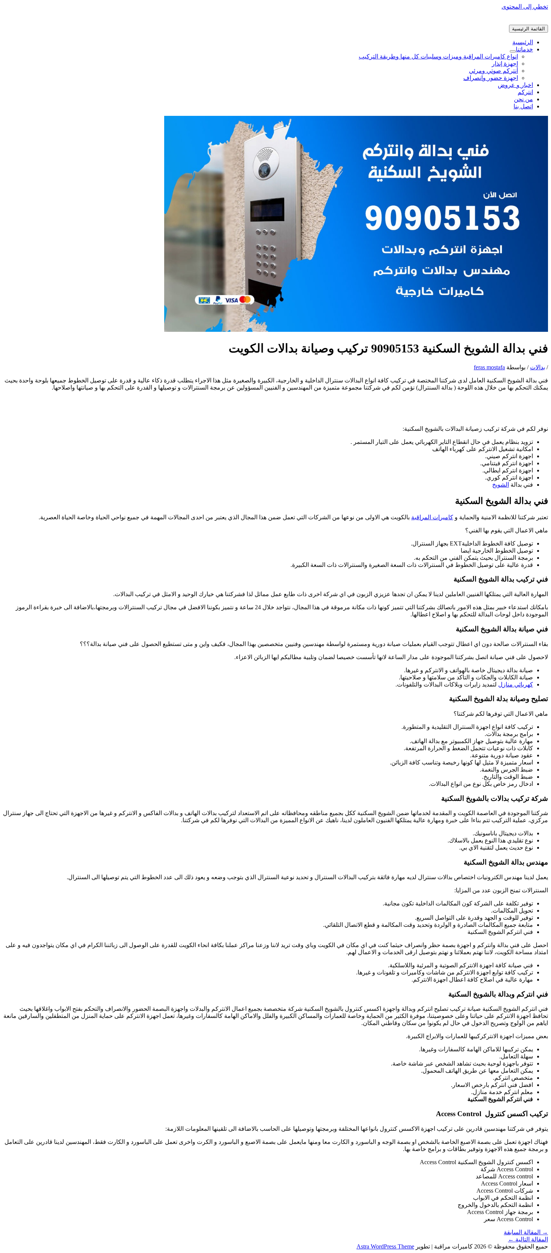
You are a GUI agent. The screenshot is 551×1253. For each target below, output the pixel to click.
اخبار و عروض (515, 85)
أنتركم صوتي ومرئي (493, 70)
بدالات (537, 367)
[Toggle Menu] (513, 51)
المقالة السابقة (526, 1232)
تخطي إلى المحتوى (525, 6)
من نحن (523, 99)
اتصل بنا (523, 106)
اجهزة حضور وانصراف (490, 78)
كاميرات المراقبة (432, 517)
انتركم (525, 92)
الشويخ (500, 484)
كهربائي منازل (515, 684)
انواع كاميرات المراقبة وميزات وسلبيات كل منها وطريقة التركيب (438, 56)
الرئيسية (522, 42)
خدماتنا (524, 49)
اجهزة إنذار (505, 63)
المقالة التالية (528, 1239)
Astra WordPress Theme (385, 1246)
